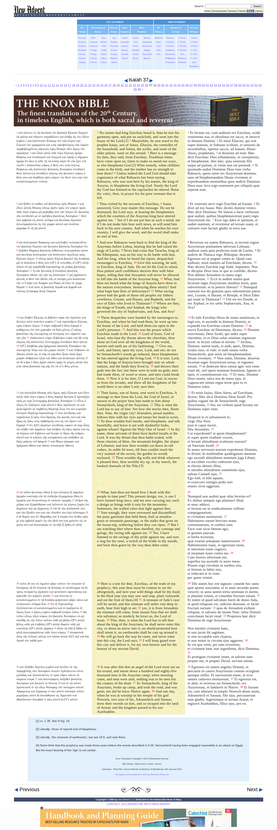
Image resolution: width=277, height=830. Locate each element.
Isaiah (125, 38)
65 (135, 89)
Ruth (93, 38)
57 (231, 85)
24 (98, 85)
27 (110, 85)
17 (69, 85)
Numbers (82, 50)
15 (61, 85)
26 (106, 85)
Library (258, 11)
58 (235, 85)
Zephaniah (147, 46)
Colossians (170, 62)
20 (81, 85)
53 (215, 85)
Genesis (82, 38)
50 (203, 85)
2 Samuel (93, 46)
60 (244, 85)
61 (248, 85)
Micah (135, 58)
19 (77, 85)
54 (219, 85)
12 (49, 85)
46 (187, 85)
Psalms (114, 42)
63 (256, 85)
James (194, 38)
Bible (250, 11)
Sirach (114, 62)
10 (41, 85)
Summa (232, 11)
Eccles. (114, 50)
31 (126, 85)
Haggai (147, 50)
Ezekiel (124, 54)
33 (134, 85)
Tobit (104, 46)
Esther (104, 54)
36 (146, 85)
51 (207, 85)
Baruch (124, 50)
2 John (194, 54)
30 (122, 85)
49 (199, 85)
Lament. (125, 46)
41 (167, 85)
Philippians (170, 58)
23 (94, 85)
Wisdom (114, 58)
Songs (114, 54)
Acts (159, 54)
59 (240, 85)
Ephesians (170, 54)
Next (253, 789)
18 (73, 85)
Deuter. (82, 54)
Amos (135, 46)
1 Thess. (182, 38)
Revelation (194, 66)
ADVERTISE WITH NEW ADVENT (149, 804)
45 (183, 85)
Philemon (182, 58)
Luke (158, 46)
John (158, 50)
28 (114, 85)
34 (138, 85)
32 (130, 85)
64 (260, 85)
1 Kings (93, 50)
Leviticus (82, 46)
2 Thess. (182, 42)
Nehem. (103, 42)
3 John (194, 58)
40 (162, 85)
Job (114, 38)
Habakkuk (147, 42)
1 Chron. (93, 58)
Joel (135, 42)
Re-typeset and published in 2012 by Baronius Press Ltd (142, 774)
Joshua (82, 58)
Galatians (170, 50)
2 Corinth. (170, 46)
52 (211, 85)
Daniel (125, 58)
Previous (29, 789)
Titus (182, 54)
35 (142, 85)
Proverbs (114, 46)
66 (139, 89)
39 (158, 85)
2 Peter (194, 46)
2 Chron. (93, 62)
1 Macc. (103, 58)
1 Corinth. (170, 42)
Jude (194, 62)
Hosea (136, 38)
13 (53, 85)
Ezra (104, 38)
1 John (194, 50)
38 (154, 85)
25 (102, 85)
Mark (158, 42)
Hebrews (182, 62)
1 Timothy (182, 46)
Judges (82, 62)
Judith (104, 50)
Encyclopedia (219, 11)
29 (118, 85)
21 (85, 85)
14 (57, 85)
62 (252, 85)
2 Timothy (182, 50)
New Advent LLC (126, 799)
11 (45, 85)
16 (65, 85)
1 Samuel (93, 42)
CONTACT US (116, 804)
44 (179, 85)
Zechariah (147, 54)
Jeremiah (125, 42)
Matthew (159, 38)
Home (207, 11)
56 (227, 85)
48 (195, 85)
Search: (199, 6)
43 (175, 85)
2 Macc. (103, 62)
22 (89, 85)
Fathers (242, 11)
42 (171, 85)
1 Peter (194, 42)
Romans (170, 38)
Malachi (147, 58)
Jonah (135, 54)
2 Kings (93, 54)
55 (223, 85)
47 (191, 85)
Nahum (147, 38)
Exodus (82, 42)
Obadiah (136, 50)
